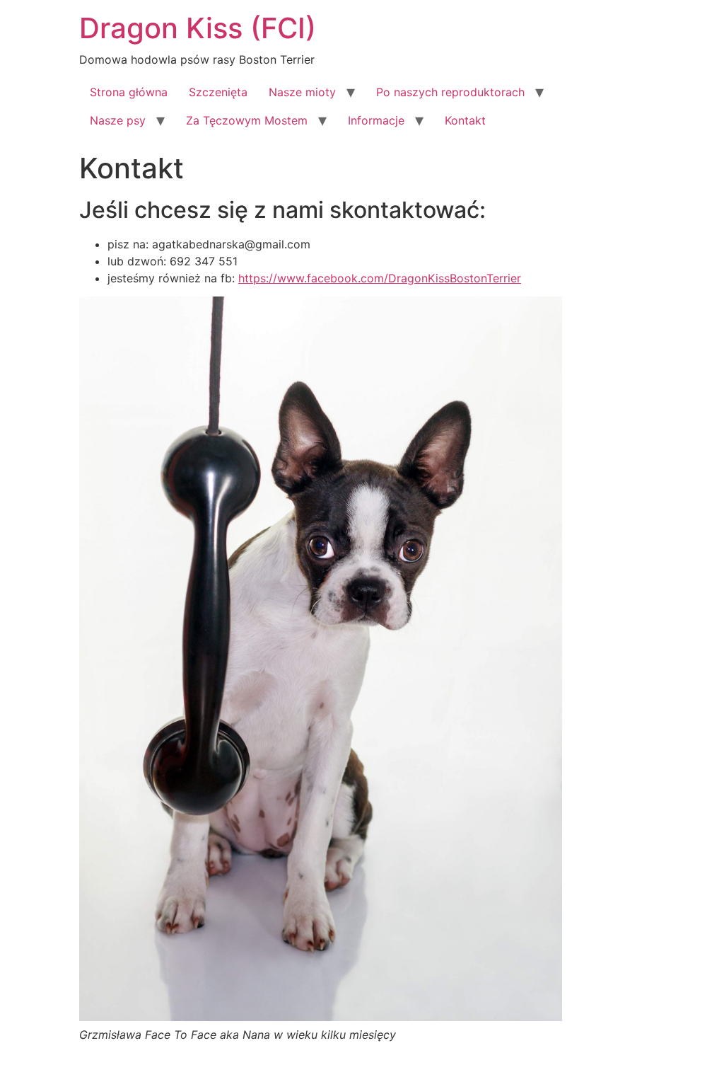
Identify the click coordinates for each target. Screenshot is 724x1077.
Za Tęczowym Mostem (247, 120)
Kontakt (465, 120)
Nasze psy (118, 120)
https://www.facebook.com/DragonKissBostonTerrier (379, 278)
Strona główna (129, 92)
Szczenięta (218, 92)
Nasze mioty (302, 92)
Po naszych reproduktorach (450, 92)
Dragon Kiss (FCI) (197, 28)
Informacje (376, 120)
